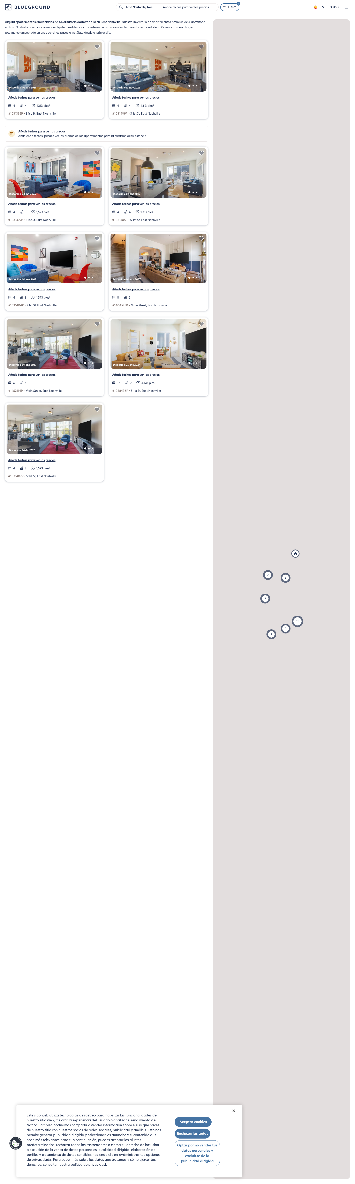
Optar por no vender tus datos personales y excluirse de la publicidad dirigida (197, 1153)
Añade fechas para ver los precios (31, 97)
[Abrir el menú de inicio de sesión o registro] (346, 7)
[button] (268, 575)
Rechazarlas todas (192, 1133)
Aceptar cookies (193, 1122)
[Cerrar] (233, 1110)
